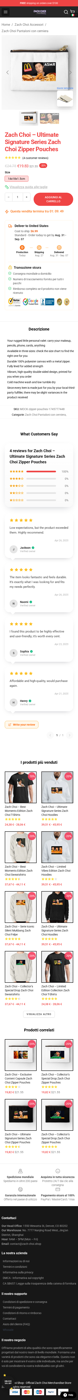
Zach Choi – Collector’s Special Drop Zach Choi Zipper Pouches (55, 1078)
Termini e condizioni (15, 1266)
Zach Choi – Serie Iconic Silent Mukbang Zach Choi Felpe (19, 930)
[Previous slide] (8, 72)
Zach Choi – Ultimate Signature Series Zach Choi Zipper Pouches (18, 1138)
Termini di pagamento (16, 1307)
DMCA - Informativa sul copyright (23, 1278)
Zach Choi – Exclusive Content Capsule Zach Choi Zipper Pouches (18, 1078)
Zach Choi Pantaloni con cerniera (25, 31)
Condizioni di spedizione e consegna (25, 1301)
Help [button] (70, 1395)
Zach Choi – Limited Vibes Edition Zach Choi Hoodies (55, 870)
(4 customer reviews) (35, 158)
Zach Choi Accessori (29, 25)
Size (7, 172)
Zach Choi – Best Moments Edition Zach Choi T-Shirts (19, 810)
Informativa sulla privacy (18, 1272)
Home (6, 25)
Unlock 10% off (8, 1382)
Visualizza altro (39, 1014)
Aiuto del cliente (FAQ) (16, 1324)
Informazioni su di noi (16, 1261)
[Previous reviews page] (50, 735)
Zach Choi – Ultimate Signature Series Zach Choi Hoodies (54, 810)
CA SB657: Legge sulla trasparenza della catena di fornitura (39, 1283)
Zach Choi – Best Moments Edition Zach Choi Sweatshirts (19, 870)
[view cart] (72, 12)
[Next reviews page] (69, 735)
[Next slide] (70, 72)
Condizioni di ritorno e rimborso (22, 1313)
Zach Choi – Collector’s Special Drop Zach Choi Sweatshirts (19, 990)
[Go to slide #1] (28, 118)
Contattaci (9, 1318)
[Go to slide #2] (49, 118)
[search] (66, 12)
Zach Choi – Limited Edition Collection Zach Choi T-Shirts (55, 990)
